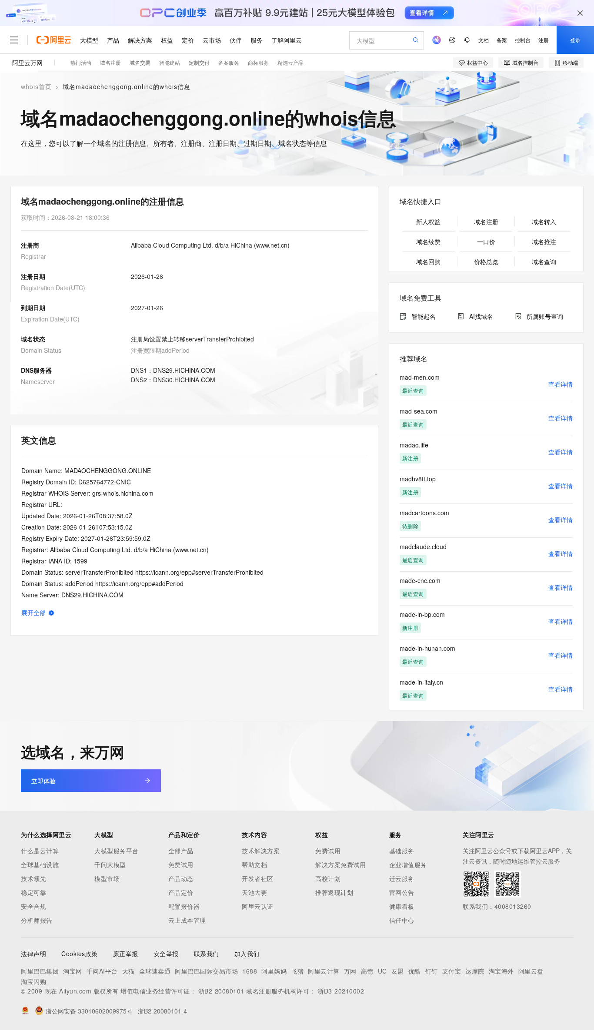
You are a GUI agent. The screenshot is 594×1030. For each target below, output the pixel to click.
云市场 (212, 40)
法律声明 (33, 953)
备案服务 (228, 62)
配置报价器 (184, 906)
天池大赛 (254, 892)
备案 (502, 39)
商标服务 (258, 62)
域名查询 (544, 261)
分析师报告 (37, 920)
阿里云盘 (531, 971)
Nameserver (38, 381)
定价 (188, 40)
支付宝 (451, 971)
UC (382, 971)
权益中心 (477, 62)
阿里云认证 (258, 906)
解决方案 (140, 40)
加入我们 (247, 953)
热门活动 (80, 62)
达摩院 (474, 971)
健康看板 (401, 906)
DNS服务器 (36, 370)
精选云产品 (290, 62)
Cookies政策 (79, 953)
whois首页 (36, 86)
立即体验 (43, 780)
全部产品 (181, 850)
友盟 (397, 971)
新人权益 (428, 221)
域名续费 (428, 241)
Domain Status (41, 350)
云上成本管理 (187, 920)
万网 (350, 971)
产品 (113, 40)
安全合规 (33, 906)
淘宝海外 (501, 971)
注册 (543, 39)
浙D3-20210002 (340, 991)
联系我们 (206, 953)
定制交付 (199, 62)
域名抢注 (544, 241)
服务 (256, 40)
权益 (167, 40)
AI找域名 (481, 316)
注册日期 (33, 276)
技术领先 (33, 878)
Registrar (33, 256)
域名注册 (110, 62)
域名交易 (140, 62)
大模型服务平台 (116, 850)
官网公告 (401, 892)
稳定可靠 (33, 892)
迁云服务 (401, 878)
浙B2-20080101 (221, 991)
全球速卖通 (155, 971)
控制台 (523, 39)
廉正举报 (125, 953)
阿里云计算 (324, 971)
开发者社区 (258, 878)
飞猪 (297, 971)
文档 (483, 39)
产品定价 (181, 892)
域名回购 (428, 261)
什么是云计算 (40, 850)
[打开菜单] (14, 40)
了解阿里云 (286, 40)
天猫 (128, 971)
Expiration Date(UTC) (50, 319)
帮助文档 (254, 864)
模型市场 (107, 878)
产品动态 (181, 878)
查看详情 (560, 384)
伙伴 (236, 40)
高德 (367, 971)
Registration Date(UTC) (53, 287)
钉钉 (431, 971)
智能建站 (169, 62)
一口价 (486, 241)
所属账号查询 (545, 316)
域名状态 (33, 339)
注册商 (30, 245)
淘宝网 (72, 971)
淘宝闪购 (33, 981)
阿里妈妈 (274, 971)
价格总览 (486, 261)
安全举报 (166, 953)
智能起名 (423, 316)
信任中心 (401, 920)
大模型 (89, 40)
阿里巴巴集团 (40, 971)
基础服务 (401, 850)
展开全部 (33, 612)
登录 (575, 39)
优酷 (414, 971)
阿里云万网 (27, 62)
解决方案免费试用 (340, 864)
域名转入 (544, 221)
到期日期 (33, 307)
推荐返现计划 (334, 892)
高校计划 (327, 878)
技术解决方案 (261, 850)
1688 (249, 971)
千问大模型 (110, 864)
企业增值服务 (408, 864)
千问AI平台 (102, 971)
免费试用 (181, 864)
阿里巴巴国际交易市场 (206, 971)
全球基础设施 (40, 864)
